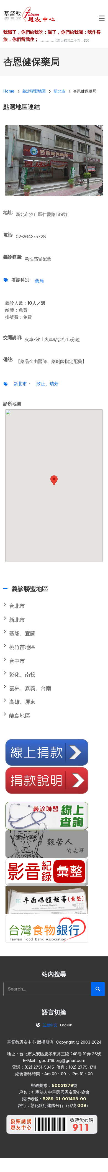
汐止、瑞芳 (47, 383)
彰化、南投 (22, 674)
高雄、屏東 (22, 702)
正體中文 (50, 1025)
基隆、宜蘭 (22, 633)
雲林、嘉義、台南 (30, 688)
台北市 (17, 606)
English (66, 1025)
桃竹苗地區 (22, 647)
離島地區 (19, 716)
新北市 (20, 383)
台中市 (17, 661)
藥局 (39, 280)
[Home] (29, 14)
